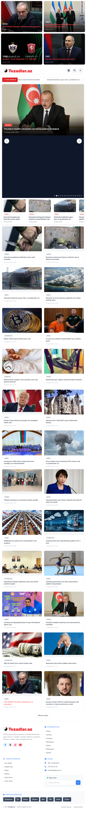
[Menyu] (80, 70)
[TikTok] (15, 745)
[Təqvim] (68, 70)
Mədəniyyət (50, 749)
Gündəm (49, 735)
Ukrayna (34, 799)
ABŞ (50, 799)
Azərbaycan (8, 799)
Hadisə (48, 745)
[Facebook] (5, 745)
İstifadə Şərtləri (78, 807)
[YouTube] (20, 745)
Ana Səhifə (8, 763)
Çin (18, 799)
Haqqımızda (9, 767)
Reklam (7, 774)
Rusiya (25, 799)
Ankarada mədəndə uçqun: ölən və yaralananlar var (35, 80)
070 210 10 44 (52, 766)
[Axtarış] (74, 70)
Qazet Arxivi (8, 777)
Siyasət (48, 752)
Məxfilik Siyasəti (66, 807)
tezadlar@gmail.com (54, 770)
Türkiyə (67, 799)
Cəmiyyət (49, 738)
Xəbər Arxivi (8, 781)
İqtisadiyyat (50, 742)
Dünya (48, 731)
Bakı (43, 799)
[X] (10, 745)
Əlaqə (7, 770)
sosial (58, 799)
